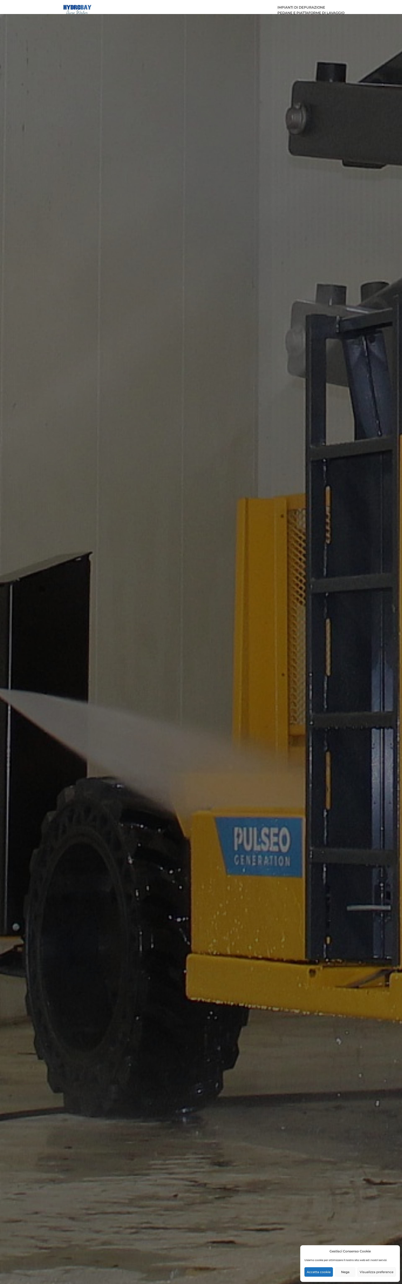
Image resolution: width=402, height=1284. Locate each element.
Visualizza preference (376, 1272)
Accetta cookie (319, 1272)
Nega (345, 1272)
